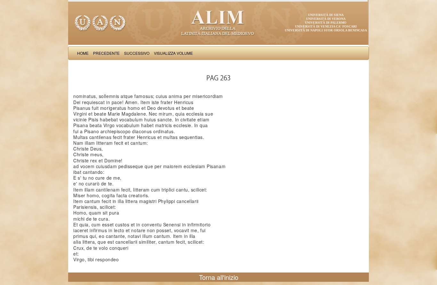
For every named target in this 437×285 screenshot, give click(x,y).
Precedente (106, 53)
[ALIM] (218, 22)
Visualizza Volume (173, 53)
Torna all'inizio (218, 277)
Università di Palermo (325, 22)
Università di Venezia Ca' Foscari (326, 26)
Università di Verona (326, 18)
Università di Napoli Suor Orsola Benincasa (326, 30)
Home (83, 53)
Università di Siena (326, 15)
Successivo (136, 53)
